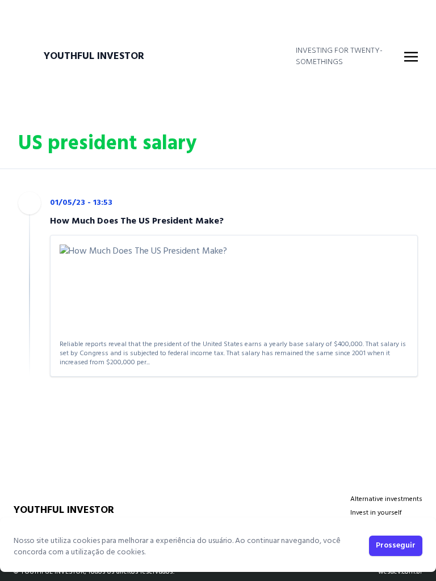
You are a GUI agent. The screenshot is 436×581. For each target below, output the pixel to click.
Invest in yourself (376, 513)
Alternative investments (386, 499)
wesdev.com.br (400, 572)
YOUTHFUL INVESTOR (94, 57)
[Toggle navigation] (411, 57)
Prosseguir (396, 545)
